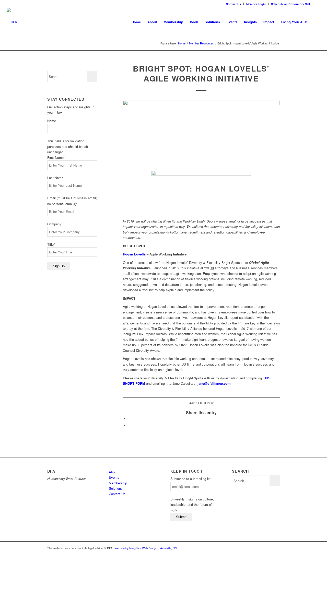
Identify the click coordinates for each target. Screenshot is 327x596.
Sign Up (59, 266)
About (113, 472)
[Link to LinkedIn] (316, 4)
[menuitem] (233, 4)
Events (114, 477)
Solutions (116, 488)
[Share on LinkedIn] (129, 418)
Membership (118, 483)
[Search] (315, 22)
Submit (181, 517)
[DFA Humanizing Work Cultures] (12, 22)
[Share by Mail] (129, 425)
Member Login (256, 4)
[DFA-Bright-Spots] (201, 131)
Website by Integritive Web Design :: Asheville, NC (146, 548)
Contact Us (233, 4)
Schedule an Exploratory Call (290, 4)
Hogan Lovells (134, 254)
